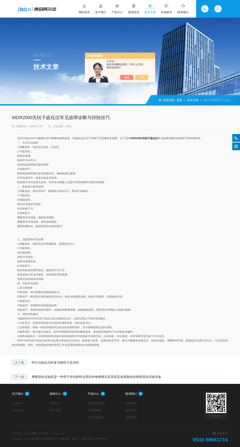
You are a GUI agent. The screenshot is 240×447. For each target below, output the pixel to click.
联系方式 (131, 410)
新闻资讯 (133, 12)
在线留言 (166, 12)
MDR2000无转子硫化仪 (144, 138)
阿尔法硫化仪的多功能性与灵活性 (55, 362)
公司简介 (17, 403)
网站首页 (84, 12)
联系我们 (183, 12)
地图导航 (131, 417)
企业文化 (17, 410)
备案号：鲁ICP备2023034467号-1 (90, 438)
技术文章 (150, 12)
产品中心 (117, 12)
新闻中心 (55, 393)
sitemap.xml (58, 433)
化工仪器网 (30, 433)
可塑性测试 (95, 410)
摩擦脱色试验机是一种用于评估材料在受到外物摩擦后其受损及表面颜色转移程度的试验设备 (96, 377)
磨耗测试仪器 (96, 403)
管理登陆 (43, 433)
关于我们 (100, 12)
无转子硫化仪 (96, 417)
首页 (179, 100)
